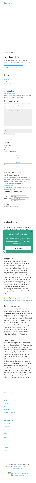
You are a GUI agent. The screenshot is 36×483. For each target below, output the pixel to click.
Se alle (5, 433)
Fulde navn (7, 196)
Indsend (6, 206)
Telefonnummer (9, 198)
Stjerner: (6, 108)
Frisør (5, 52)
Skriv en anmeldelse (13, 67)
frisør (22, 347)
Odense (6, 447)
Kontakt (6, 406)
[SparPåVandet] (18, 475)
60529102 (6, 80)
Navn (5, 127)
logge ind (10, 187)
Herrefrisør (7, 423)
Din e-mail (7, 204)
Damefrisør (7, 427)
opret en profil (21, 187)
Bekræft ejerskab (8, 185)
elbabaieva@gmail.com (10, 84)
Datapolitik (26, 466)
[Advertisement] (18, 26)
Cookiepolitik (16, 468)
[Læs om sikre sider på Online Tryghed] (8, 473)
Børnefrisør (7, 430)
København (7, 441)
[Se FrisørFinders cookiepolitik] (18, 473)
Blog (22, 468)
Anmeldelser (7, 409)
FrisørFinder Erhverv (9, 412)
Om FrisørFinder (8, 403)
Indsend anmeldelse (9, 134)
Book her (8, 70)
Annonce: (18, 162)
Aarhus (6, 444)
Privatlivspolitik (18, 466)
